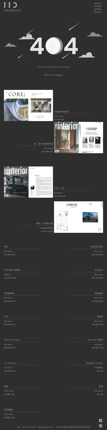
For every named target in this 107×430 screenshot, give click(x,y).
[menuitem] (98, 3)
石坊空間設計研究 (12, 10)
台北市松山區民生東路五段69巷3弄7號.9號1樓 (73, 427)
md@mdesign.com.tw (46, 427)
